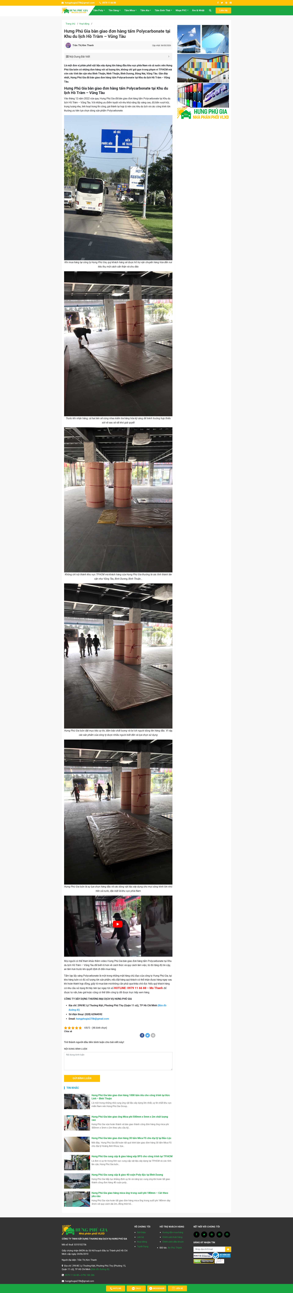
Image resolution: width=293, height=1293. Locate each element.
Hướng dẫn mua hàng (172, 1232)
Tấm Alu (144, 10)
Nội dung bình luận (75, 1049)
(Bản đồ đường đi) (100, 1269)
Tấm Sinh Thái (162, 10)
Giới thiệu (141, 1232)
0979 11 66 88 (109, 3)
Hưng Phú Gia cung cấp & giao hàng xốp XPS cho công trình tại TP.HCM (132, 1156)
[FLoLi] (219, 1261)
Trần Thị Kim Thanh (83, 45)
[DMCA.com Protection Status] (204, 1261)
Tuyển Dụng (142, 1246)
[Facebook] (142, 1035)
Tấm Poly (98, 10)
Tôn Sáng (114, 10)
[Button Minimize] (169, 57)
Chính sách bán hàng (172, 1237)
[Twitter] (147, 1035)
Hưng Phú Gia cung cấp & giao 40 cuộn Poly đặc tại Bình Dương (127, 1174)
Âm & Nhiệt (198, 10)
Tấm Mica (129, 10)
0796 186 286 (87, 1275)
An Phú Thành (175, 1247)
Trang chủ (70, 24)
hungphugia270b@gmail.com (79, 3)
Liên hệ (223, 10)
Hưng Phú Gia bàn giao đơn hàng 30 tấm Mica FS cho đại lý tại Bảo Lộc (131, 1138)
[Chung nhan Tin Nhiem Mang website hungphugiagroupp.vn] (203, 1255)
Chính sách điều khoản (173, 1241)
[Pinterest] (153, 1035)
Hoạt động (84, 24)
